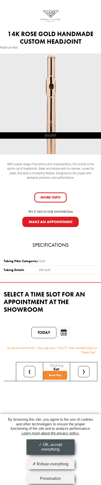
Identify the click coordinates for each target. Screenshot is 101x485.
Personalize (50, 478)
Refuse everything (52, 464)
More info (50, 197)
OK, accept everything (51, 447)
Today (44, 332)
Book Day (55, 375)
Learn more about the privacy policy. (50, 433)
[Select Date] (64, 332)
